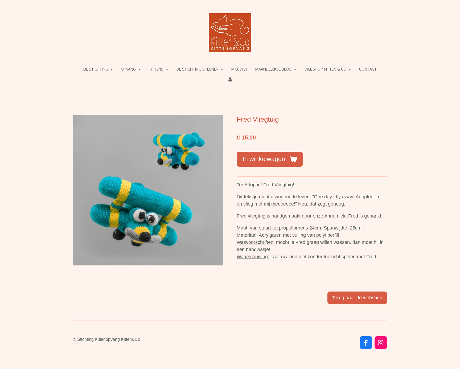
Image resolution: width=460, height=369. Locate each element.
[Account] (230, 79)
